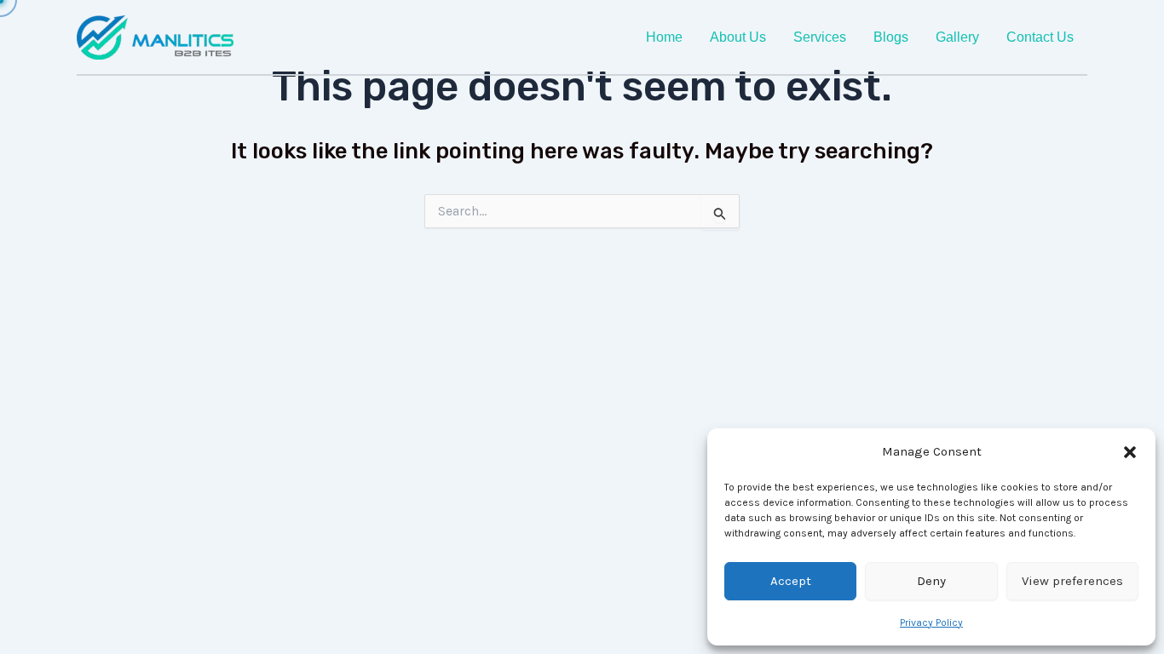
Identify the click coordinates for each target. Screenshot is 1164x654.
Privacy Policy (931, 622)
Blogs (890, 37)
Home (664, 37)
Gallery (957, 37)
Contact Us (1040, 37)
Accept (790, 580)
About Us (738, 37)
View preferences (1072, 580)
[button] (1129, 452)
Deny (931, 580)
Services (819, 37)
